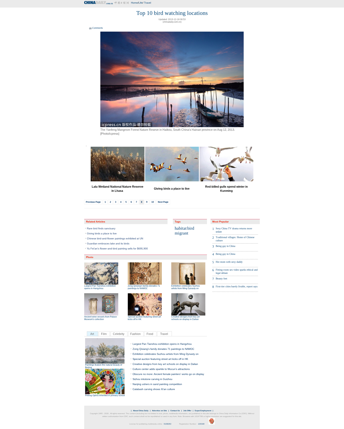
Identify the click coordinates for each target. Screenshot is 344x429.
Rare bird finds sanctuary (101, 228)
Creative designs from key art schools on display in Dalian (185, 318)
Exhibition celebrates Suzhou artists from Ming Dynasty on (185, 287)
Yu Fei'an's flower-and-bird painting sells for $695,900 (117, 248)
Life (140, 2)
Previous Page (93, 202)
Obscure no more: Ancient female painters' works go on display (168, 374)
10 (152, 202)
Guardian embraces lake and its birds (108, 243)
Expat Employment (203, 411)
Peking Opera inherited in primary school (105, 395)
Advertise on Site (159, 411)
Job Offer (187, 411)
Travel (147, 2)
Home (134, 2)
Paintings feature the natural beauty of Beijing (103, 366)
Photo (89, 257)
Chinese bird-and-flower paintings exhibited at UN (115, 238)
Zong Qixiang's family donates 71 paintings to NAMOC (144, 287)
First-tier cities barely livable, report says (236, 286)
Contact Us (175, 411)
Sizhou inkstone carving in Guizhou (152, 379)
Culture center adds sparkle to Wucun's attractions (161, 369)
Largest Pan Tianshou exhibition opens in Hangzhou (100, 287)
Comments (97, 28)
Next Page (163, 202)
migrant (181, 233)
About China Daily (141, 411)
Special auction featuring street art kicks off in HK (144, 318)
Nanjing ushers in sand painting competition (157, 384)
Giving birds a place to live (102, 233)
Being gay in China (225, 246)
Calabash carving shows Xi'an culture (154, 389)
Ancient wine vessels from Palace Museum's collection (100, 318)
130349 (201, 424)
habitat (181, 228)
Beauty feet (221, 278)
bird (190, 228)
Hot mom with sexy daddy (229, 262)
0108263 (167, 424)
